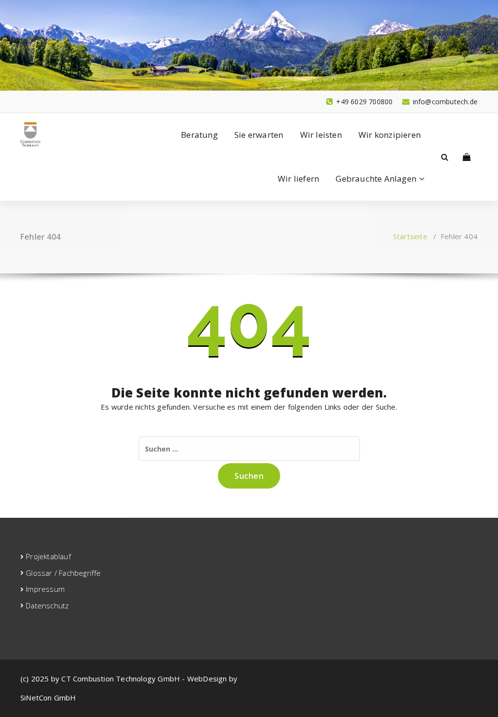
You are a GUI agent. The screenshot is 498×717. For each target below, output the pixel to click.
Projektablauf (48, 556)
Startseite (410, 236)
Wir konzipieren (389, 134)
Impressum (45, 589)
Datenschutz (47, 605)
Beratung (199, 134)
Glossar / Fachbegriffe (63, 573)
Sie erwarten (258, 134)
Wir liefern (298, 178)
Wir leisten (321, 134)
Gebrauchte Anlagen (376, 178)
